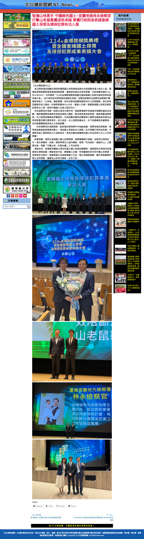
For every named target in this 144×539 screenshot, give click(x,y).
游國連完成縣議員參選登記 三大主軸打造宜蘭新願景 (133, 195)
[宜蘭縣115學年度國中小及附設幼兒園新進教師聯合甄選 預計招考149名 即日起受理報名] (120, 206)
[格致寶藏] (17, 29)
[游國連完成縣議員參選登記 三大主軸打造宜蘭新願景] (120, 195)
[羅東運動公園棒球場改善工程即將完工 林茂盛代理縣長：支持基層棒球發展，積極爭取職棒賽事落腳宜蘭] (120, 259)
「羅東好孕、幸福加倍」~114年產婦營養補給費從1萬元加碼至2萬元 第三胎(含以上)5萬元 (133, 236)
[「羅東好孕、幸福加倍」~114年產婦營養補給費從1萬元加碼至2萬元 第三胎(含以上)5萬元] (120, 233)
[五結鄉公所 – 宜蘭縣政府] (17, 106)
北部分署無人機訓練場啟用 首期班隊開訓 (133, 248)
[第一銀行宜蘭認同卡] (17, 98)
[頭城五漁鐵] (17, 55)
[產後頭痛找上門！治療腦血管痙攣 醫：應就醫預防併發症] (120, 83)
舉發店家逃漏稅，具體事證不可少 (133, 93)
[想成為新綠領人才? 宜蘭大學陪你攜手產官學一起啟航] (120, 184)
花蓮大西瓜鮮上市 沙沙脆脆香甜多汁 (133, 288)
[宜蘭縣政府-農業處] (17, 124)
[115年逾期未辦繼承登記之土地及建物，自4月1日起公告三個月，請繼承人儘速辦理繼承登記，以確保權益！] (120, 152)
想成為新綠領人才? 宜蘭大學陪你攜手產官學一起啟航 (133, 184)
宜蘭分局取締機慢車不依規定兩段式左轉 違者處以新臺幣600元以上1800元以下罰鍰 (133, 139)
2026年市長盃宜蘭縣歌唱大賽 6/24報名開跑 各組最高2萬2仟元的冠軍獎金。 (133, 124)
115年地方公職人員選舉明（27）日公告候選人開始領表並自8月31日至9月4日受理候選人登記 (133, 58)
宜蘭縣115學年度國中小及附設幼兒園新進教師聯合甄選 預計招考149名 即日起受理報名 (133, 209)
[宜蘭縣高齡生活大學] (17, 81)
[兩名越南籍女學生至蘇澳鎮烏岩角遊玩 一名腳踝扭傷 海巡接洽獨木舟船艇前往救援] (120, 27)
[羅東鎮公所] (17, 193)
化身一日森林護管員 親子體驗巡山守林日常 (133, 71)
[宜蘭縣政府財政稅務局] (17, 132)
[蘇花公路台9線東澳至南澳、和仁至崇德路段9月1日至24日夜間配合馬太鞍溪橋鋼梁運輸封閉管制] (120, 104)
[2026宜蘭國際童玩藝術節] (17, 20)
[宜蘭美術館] (17, 38)
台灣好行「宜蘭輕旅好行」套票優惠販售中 (133, 277)
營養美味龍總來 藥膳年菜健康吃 (133, 220)
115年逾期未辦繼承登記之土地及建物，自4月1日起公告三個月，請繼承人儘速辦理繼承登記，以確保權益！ (133, 157)
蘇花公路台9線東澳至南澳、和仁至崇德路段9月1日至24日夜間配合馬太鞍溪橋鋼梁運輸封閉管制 (133, 109)
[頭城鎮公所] (17, 167)
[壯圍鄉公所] (17, 115)
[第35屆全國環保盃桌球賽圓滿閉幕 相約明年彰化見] (120, 173)
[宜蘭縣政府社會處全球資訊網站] (17, 158)
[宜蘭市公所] (17, 63)
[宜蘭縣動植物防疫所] (17, 89)
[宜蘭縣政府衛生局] (17, 141)
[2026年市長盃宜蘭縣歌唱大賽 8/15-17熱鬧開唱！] (120, 43)
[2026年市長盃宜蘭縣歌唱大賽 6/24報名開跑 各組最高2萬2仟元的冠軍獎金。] (120, 123)
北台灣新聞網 (48, 29)
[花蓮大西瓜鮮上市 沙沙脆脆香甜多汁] (120, 288)
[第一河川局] (17, 72)
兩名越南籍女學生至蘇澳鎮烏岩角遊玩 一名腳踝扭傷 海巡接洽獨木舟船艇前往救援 (133, 30)
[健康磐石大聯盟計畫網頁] (17, 46)
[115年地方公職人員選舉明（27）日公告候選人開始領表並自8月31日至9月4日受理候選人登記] (120, 54)
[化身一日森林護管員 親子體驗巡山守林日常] (120, 72)
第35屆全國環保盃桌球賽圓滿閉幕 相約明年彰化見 (133, 173)
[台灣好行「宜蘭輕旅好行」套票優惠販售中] (120, 278)
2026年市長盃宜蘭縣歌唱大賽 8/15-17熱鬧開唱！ (133, 43)
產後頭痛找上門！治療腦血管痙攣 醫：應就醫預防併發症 (133, 83)
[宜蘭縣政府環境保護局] (17, 184)
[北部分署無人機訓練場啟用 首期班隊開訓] (120, 249)
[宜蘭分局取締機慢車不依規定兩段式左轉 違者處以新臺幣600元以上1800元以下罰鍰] (120, 136)
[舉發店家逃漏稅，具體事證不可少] (120, 94)
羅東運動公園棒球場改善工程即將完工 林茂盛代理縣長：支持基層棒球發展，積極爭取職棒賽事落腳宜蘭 (133, 264)
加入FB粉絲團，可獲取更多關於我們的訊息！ (72, 526)
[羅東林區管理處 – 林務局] (17, 149)
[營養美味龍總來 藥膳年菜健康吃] (120, 222)
